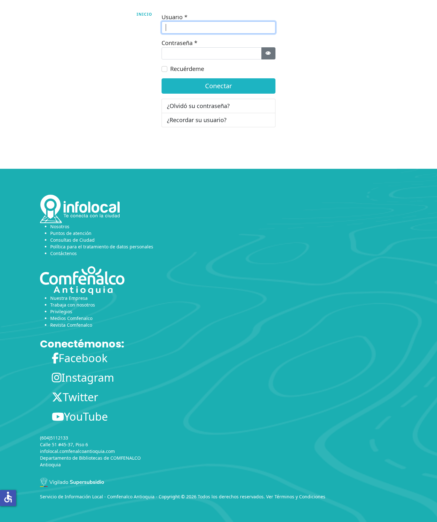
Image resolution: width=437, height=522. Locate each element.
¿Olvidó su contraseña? (198, 106)
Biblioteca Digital (291, 14)
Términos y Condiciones (299, 497)
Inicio (144, 14)
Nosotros (174, 14)
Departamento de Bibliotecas (71, 458)
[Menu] (393, 14)
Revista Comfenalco (71, 325)
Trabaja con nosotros (72, 305)
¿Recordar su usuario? (196, 120)
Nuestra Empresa (69, 298)
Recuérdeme (187, 69)
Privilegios (61, 311)
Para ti (244, 14)
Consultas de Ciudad (72, 240)
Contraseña (179, 43)
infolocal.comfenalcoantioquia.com (77, 451)
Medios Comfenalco (71, 318)
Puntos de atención (70, 233)
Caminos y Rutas (350, 14)
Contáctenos (63, 253)
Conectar (218, 86)
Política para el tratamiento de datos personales (101, 247)
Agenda (211, 14)
